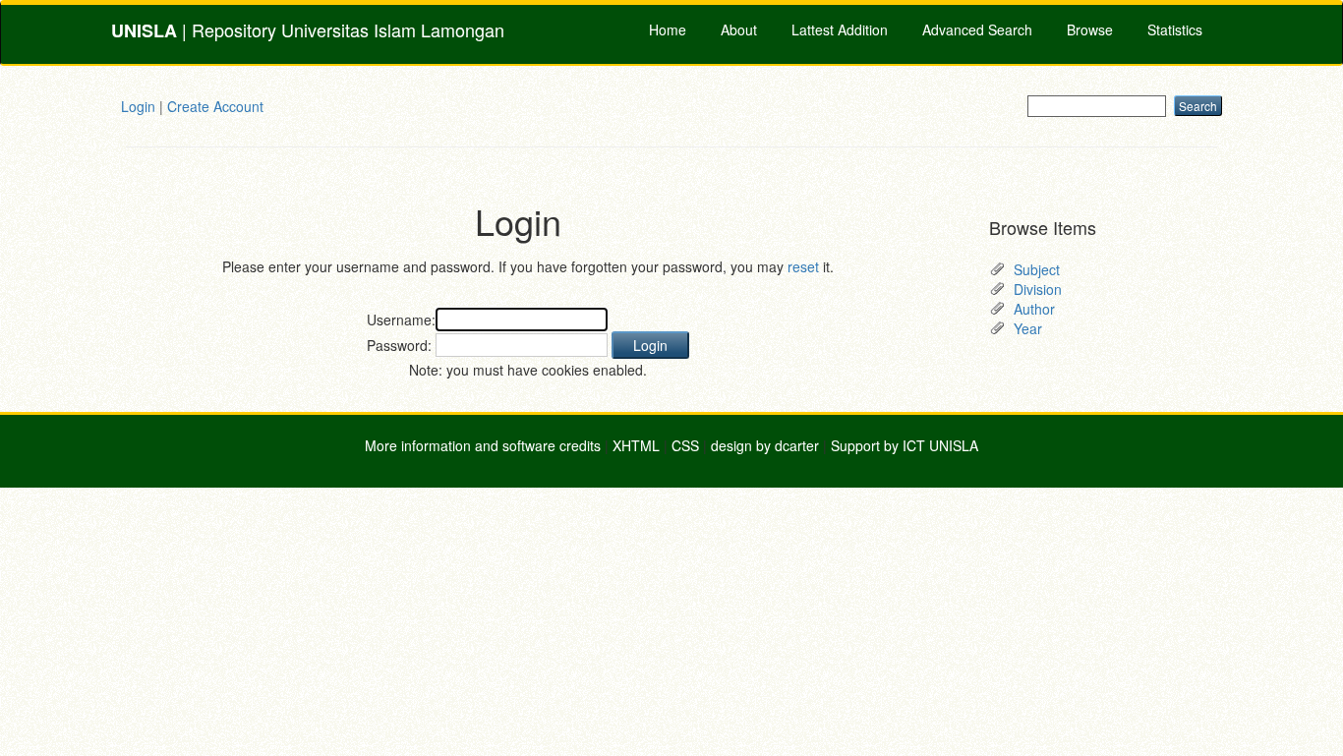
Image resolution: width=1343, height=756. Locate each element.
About (739, 29)
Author (1034, 309)
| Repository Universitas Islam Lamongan (307, 30)
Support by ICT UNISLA (904, 445)
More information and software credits (483, 445)
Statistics (1174, 29)
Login (138, 106)
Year (1028, 328)
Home (667, 29)
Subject (1037, 269)
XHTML (636, 445)
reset (803, 266)
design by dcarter (765, 445)
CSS (685, 445)
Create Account (215, 106)
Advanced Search (977, 29)
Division (1038, 289)
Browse (1090, 29)
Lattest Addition (839, 29)
